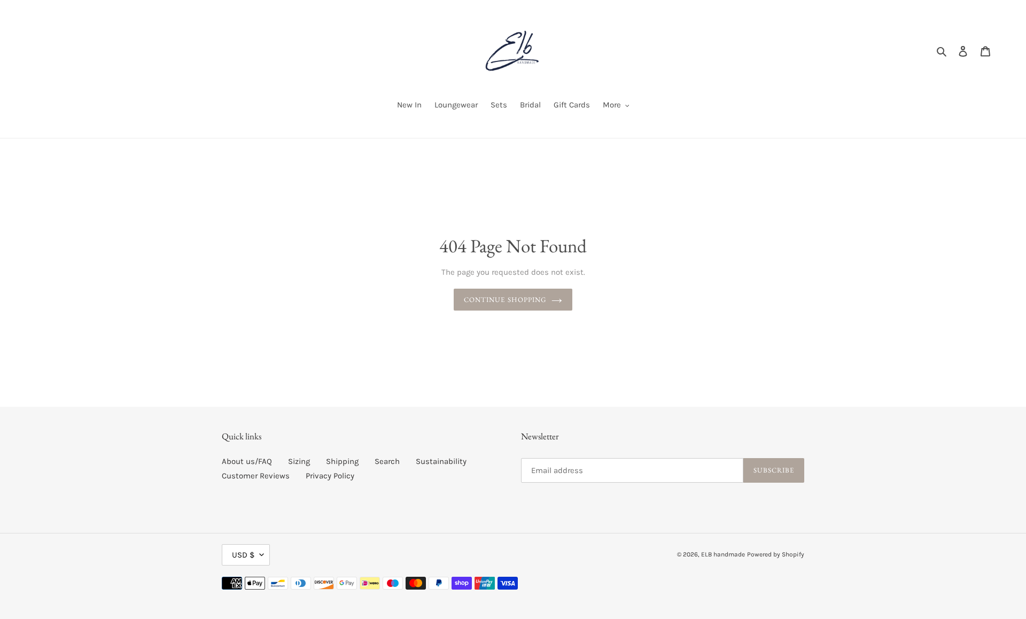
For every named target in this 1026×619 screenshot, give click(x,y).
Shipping (342, 461)
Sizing (299, 461)
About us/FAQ (247, 461)
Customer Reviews (256, 476)
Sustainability (441, 461)
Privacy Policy (330, 476)
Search (387, 461)
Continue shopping (505, 299)
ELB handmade (723, 554)
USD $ (243, 555)
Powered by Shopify (775, 554)
